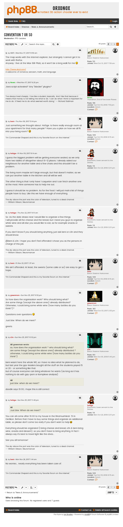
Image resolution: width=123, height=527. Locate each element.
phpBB (87, 514)
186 (94, 103)
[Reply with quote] (80, 50)
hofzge (90, 158)
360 (94, 309)
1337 (89, 56)
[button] (108, 44)
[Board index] (22, 10)
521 (94, 61)
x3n (88, 349)
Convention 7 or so (18, 34)
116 (94, 166)
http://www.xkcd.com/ (16, 69)
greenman (91, 303)
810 (94, 355)
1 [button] (111, 44)
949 (94, 135)
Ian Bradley (68, 514)
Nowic (89, 97)
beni (89, 129)
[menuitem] (22, 21)
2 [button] (114, 44)
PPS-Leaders (20, 38)
